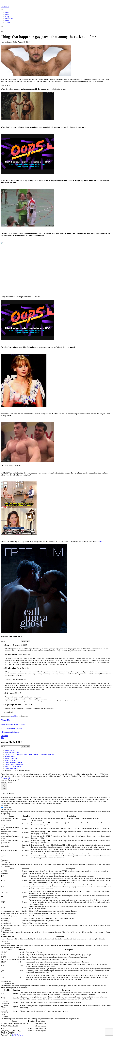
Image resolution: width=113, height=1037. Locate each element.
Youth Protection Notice (13, 762)
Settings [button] (4, 780)
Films (7, 14)
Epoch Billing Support (13, 752)
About (7, 22)
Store (7, 13)
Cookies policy (6, 778)
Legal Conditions (11, 758)
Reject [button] (10, 780)
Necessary (7, 808)
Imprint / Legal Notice (13, 766)
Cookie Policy (10, 756)
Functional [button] (4, 860)
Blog (7, 16)
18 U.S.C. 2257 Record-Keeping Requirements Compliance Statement (30, 754)
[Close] (2, 31)
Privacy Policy (10, 750)
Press (7, 20)
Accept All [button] (16, 780)
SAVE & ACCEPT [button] (7, 1033)
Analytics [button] (4, 941)
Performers (9, 18)
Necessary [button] (4, 805)
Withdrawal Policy (11, 768)
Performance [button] (5, 928)
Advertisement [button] (6, 981)
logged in (13, 716)
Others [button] (3, 1014)
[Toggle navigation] (2, 9)
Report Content (10, 760)
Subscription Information (14, 764)
